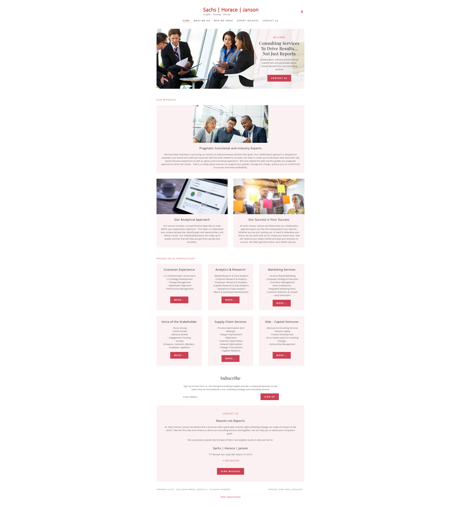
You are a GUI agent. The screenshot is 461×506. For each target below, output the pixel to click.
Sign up (269, 396)
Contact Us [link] (270, 20)
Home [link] (186, 20)
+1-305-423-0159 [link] (230, 460)
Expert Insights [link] (248, 20)
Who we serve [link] (223, 20)
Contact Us (279, 78)
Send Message (230, 471)
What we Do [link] (202, 20)
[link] (230, 11)
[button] (302, 11)
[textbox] (220, 396)
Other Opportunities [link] (230, 496)
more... (179, 300)
